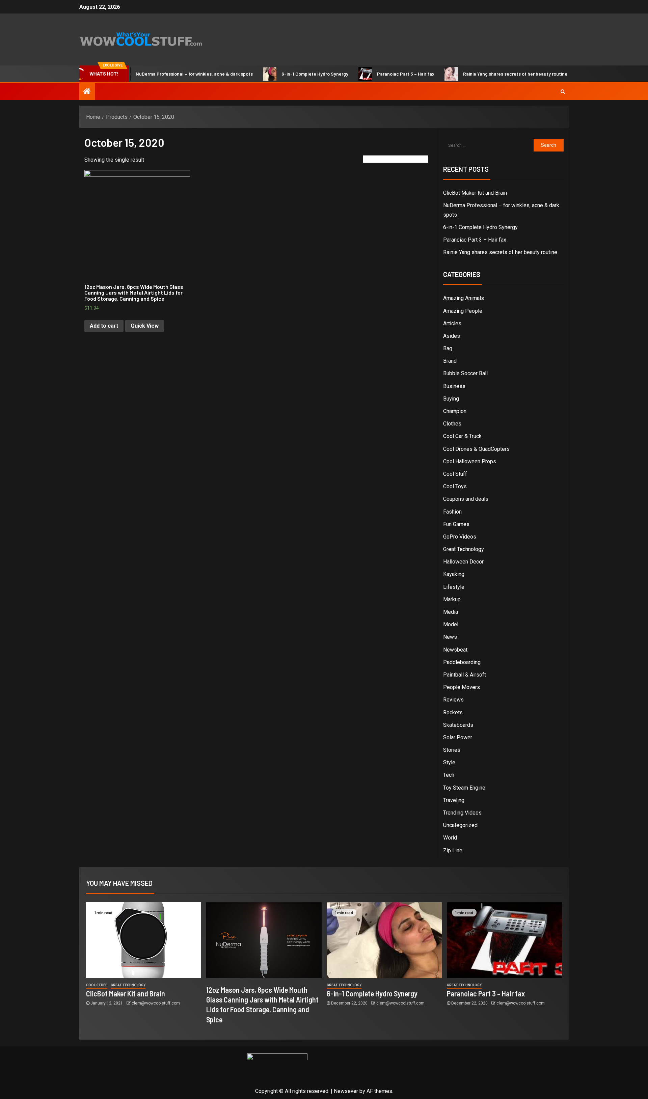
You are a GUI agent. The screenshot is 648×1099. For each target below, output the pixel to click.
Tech (448, 775)
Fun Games (456, 524)
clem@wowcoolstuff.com (156, 1003)
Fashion (452, 512)
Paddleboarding (462, 662)
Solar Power (457, 737)
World (450, 837)
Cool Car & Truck (462, 436)
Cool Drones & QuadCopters (476, 449)
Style (449, 762)
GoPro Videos (459, 536)
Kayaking (453, 574)
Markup (452, 599)
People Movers (461, 687)
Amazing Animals (463, 298)
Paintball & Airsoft (464, 674)
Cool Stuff (455, 474)
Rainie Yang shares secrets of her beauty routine (497, 74)
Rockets (453, 712)
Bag (447, 348)
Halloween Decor (463, 561)
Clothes (452, 423)
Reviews (453, 699)
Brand (450, 361)
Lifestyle (453, 587)
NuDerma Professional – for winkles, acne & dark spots (176, 74)
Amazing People (462, 311)
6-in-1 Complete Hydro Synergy (297, 74)
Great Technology (463, 549)
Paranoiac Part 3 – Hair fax (387, 74)
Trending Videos (462, 812)
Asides (451, 336)
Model (450, 624)
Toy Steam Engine (464, 788)
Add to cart (104, 326)
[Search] (563, 91)
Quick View (145, 326)
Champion (454, 411)
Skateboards (458, 725)
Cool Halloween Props (469, 461)
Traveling (453, 800)
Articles (452, 323)
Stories (451, 750)
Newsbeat (455, 650)
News (450, 637)
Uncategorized (460, 825)
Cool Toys (455, 486)
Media (450, 612)
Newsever (346, 1091)
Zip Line (452, 850)
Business (454, 386)
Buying (451, 398)
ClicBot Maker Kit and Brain (475, 193)
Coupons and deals (465, 499)
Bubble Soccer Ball (465, 373)
